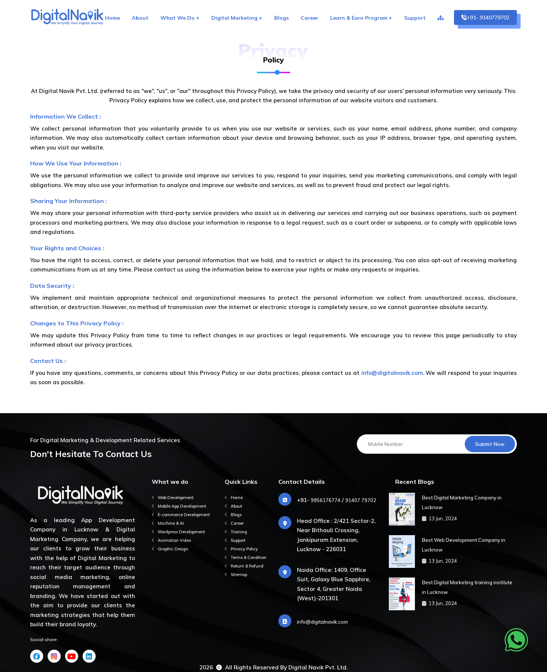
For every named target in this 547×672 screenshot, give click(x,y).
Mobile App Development (182, 506)
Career (309, 18)
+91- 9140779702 (488, 17)
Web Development (175, 497)
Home (112, 18)
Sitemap (239, 574)
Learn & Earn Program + (361, 18)
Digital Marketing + (236, 18)
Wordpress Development (181, 531)
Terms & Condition (248, 557)
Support (415, 18)
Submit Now (490, 444)
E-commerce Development (184, 514)
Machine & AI (171, 523)
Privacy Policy (244, 549)
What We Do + (179, 18)
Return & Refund (247, 566)
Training (239, 531)
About (140, 18)
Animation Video (174, 540)
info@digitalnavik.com (322, 622)
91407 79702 (360, 500)
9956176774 (325, 500)
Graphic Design (173, 549)
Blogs (281, 18)
